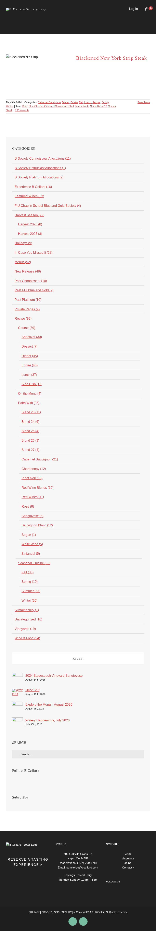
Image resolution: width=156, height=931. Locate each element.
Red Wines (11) (33, 497)
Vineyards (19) (25, 629)
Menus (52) (23, 262)
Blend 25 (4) (30, 431)
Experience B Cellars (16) (33, 187)
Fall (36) (28, 572)
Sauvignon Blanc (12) (37, 525)
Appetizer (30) (32, 337)
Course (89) (26, 328)
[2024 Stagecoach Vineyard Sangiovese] (17, 675)
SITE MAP (34, 912)
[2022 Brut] (17, 691)
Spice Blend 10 (98, 106)
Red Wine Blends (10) (37, 487)
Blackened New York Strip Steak (111, 58)
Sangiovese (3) (32, 516)
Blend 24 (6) (30, 421)
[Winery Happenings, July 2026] (17, 720)
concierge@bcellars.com (82, 867)
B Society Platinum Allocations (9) (39, 177)
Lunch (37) (29, 374)
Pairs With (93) (28, 403)
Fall (81, 102)
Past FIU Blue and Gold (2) (34, 290)
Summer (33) (31, 591)
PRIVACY (46, 912)
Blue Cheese (36, 106)
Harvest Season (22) (29, 215)
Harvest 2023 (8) (30, 224)
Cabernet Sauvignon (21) (40, 459)
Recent (78, 658)
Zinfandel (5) (31, 553)
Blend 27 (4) (30, 450)
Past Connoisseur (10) (31, 281)
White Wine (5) (32, 544)
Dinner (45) (30, 356)
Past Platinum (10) (28, 299)
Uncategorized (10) (28, 619)
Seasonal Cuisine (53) (34, 563)
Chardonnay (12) (34, 469)
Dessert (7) (29, 346)
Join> (128, 862)
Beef (24, 106)
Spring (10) (30, 581)
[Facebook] (13, 780)
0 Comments (22, 110)
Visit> (128, 854)
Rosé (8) (28, 506)
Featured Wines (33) (29, 196)
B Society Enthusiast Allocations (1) (40, 168)
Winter (9, 106)
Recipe (96, 102)
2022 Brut (32, 690)
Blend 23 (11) (31, 412)
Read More (144, 102)
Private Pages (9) (27, 309)
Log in (133, 9)
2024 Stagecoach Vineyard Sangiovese (54, 675)
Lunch (87, 102)
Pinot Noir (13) (32, 478)
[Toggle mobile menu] (148, 20)
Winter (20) (29, 600)
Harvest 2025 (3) (30, 233)
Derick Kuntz (82, 106)
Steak (9, 110)
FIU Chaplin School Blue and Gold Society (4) (48, 205)
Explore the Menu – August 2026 (48, 704)
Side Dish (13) (32, 384)
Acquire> (128, 858)
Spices (112, 106)
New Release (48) (28, 271)
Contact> (128, 867)
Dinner (65, 102)
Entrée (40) (30, 365)
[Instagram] (19, 780)
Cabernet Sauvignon (49, 102)
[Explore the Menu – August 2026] (17, 704)
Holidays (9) (23, 243)
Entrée (74, 102)
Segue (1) (29, 535)
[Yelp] (124, 892)
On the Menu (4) (29, 393)
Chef (71, 106)
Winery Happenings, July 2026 (47, 720)
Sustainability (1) (27, 610)
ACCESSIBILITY (63, 912)
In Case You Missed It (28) (33, 252)
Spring (105, 102)
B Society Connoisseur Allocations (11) (43, 158)
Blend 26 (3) (30, 440)
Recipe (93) (23, 318)
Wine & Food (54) (27, 638)
